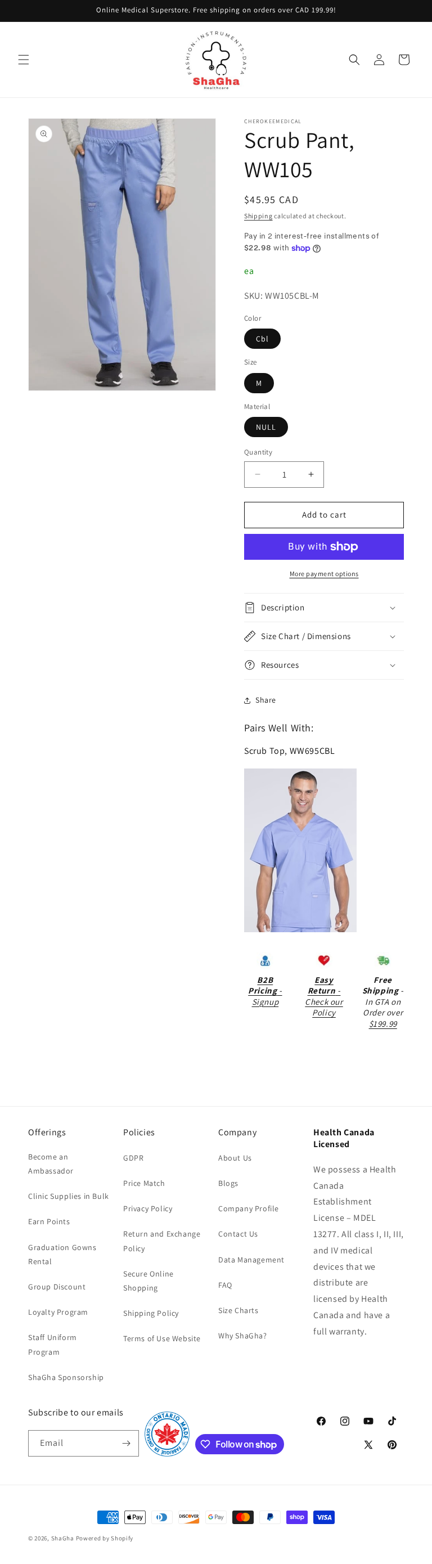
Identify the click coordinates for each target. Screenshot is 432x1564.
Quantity (258, 452)
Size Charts (238, 1310)
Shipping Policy (151, 1313)
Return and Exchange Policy (161, 1241)
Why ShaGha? (242, 1336)
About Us (235, 1158)
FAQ (225, 1285)
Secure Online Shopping (148, 1281)
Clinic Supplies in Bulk (68, 1196)
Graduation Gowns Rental (62, 1254)
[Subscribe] (126, 1443)
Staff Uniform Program (52, 1344)
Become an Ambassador (51, 1164)
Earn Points (49, 1221)
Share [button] (265, 700)
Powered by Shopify (105, 1538)
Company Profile (248, 1208)
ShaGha (62, 1538)
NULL (266, 427)
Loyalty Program (58, 1312)
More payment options (324, 573)
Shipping (258, 216)
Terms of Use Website (162, 1338)
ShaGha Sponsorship (66, 1377)
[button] (23, 59)
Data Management (251, 1260)
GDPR (133, 1158)
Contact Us (238, 1234)
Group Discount (57, 1287)
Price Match (144, 1183)
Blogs (228, 1183)
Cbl (262, 339)
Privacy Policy (147, 1208)
